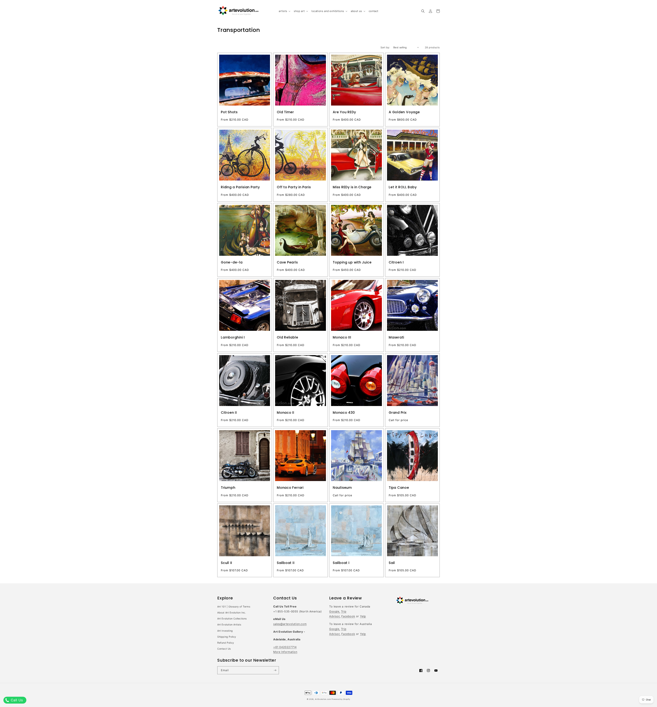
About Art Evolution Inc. (231, 612)
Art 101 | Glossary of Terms (233, 606)
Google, (334, 611)
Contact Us (224, 648)
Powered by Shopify (341, 699)
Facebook (348, 616)
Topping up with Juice (352, 262)
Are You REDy (344, 112)
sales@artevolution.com (290, 624)
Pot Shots (229, 112)
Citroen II (229, 413)
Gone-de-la (232, 262)
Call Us (16, 700)
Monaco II (285, 413)
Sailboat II (286, 563)
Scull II (226, 563)
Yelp (363, 616)
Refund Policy (225, 642)
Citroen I (396, 262)
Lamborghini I (233, 337)
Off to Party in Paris (294, 187)
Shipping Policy (226, 636)
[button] (284, 11)
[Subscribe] (275, 670)
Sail (392, 563)
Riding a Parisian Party (240, 187)
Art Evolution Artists (229, 624)
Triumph (228, 488)
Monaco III (342, 337)
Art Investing (225, 630)
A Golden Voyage (404, 112)
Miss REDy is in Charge (352, 187)
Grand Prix (398, 413)
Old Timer (285, 112)
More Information (285, 652)
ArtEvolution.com (323, 699)
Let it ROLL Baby (403, 187)
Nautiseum (342, 488)
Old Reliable (287, 337)
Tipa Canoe (399, 488)
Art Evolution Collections (232, 618)
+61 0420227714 (285, 647)
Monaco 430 (344, 413)
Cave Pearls (287, 262)
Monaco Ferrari (290, 488)
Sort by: (385, 47)
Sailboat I (341, 563)
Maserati (396, 337)
